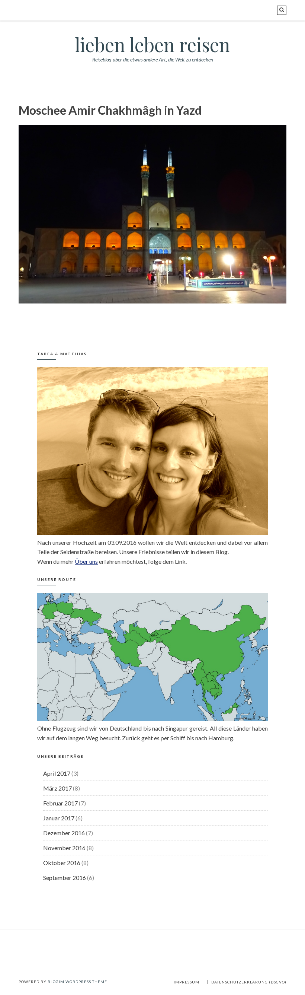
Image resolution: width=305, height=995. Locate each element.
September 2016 (64, 877)
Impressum (186, 982)
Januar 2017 (58, 817)
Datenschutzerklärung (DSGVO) (248, 982)
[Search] (281, 10)
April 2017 (56, 773)
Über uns (86, 561)
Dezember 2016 (64, 832)
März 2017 (57, 788)
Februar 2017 (60, 803)
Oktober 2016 (61, 862)
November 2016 (64, 847)
